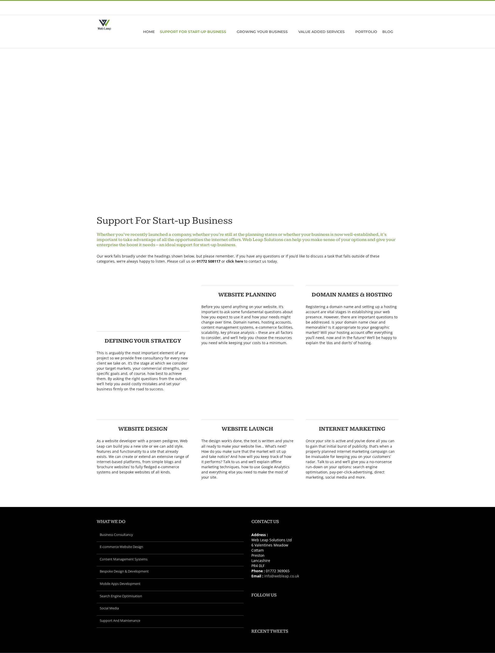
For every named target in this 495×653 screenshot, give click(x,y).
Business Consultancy (116, 534)
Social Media (109, 608)
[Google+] (331, 608)
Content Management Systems (123, 559)
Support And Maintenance (120, 620)
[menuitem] (355, 11)
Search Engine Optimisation (121, 596)
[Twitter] (324, 608)
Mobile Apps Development (120, 583)
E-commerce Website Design (121, 546)
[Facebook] (317, 608)
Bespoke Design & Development (124, 571)
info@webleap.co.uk (143, 8)
